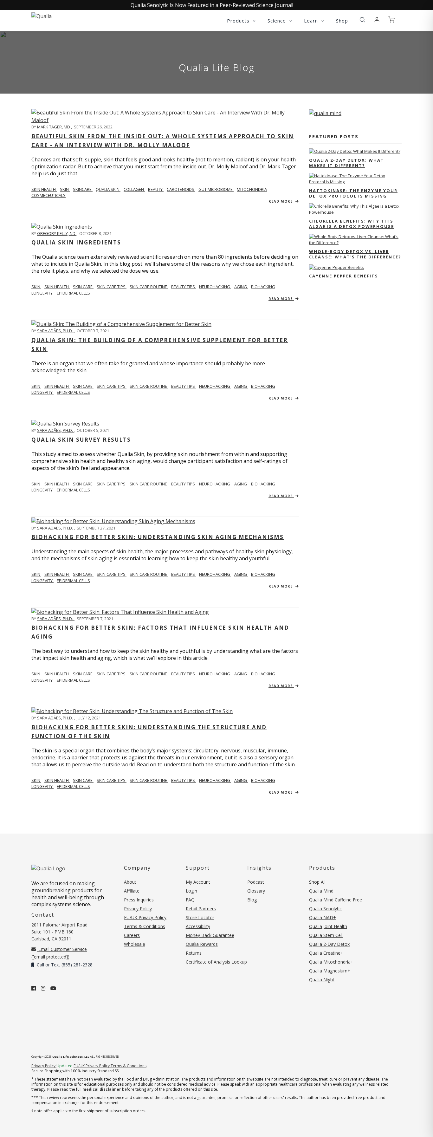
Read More (281, 201)
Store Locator (200, 917)
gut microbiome (216, 189)
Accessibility (198, 926)
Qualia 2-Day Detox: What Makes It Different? (346, 162)
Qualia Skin (108, 189)
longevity (42, 293)
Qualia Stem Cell (326, 935)
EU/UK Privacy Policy (145, 917)
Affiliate (131, 891)
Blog (252, 900)
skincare (83, 189)
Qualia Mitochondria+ (331, 962)
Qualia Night (321, 980)
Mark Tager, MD (54, 127)
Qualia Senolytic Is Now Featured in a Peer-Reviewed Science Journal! (212, 5)
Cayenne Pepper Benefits (343, 276)
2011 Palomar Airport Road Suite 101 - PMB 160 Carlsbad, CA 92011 (59, 932)
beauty (156, 189)
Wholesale (134, 944)
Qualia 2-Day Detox (329, 944)
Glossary (256, 891)
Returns (194, 953)
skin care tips (111, 286)
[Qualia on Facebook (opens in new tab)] (33, 988)
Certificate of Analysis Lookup (216, 962)
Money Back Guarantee (210, 935)
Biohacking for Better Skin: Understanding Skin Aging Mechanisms (157, 537)
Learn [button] (312, 20)
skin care (83, 286)
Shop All (317, 882)
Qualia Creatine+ (326, 953)
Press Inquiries (139, 900)
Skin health (44, 189)
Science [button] (278, 20)
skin (65, 189)
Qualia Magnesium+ (329, 971)
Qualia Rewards (202, 944)
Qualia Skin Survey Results (81, 439)
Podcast (255, 882)
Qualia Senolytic (325, 909)
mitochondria (252, 189)
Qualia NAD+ (322, 917)
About (130, 882)
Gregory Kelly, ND (56, 233)
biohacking (263, 286)
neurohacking (215, 286)
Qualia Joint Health (328, 926)
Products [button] (239, 20)
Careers (132, 935)
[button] (362, 19)
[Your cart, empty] (391, 19)
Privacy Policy (138, 909)
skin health (57, 286)
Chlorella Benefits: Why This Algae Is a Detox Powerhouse (351, 223)
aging (241, 286)
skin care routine (149, 286)
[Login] (377, 20)
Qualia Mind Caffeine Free (335, 900)
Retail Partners (201, 909)
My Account (198, 882)
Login (191, 891)
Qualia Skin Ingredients (76, 242)
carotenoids (181, 189)
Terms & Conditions (144, 926)
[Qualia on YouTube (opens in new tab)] (53, 988)
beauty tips (183, 286)
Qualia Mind (321, 891)
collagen (134, 189)
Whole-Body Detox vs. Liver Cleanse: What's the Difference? (355, 254)
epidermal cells (73, 293)
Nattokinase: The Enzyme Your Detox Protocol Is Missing (353, 193)
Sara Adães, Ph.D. (55, 331)
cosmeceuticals (48, 195)
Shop (342, 20)
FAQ (190, 900)
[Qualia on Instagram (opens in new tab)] (43, 988)
